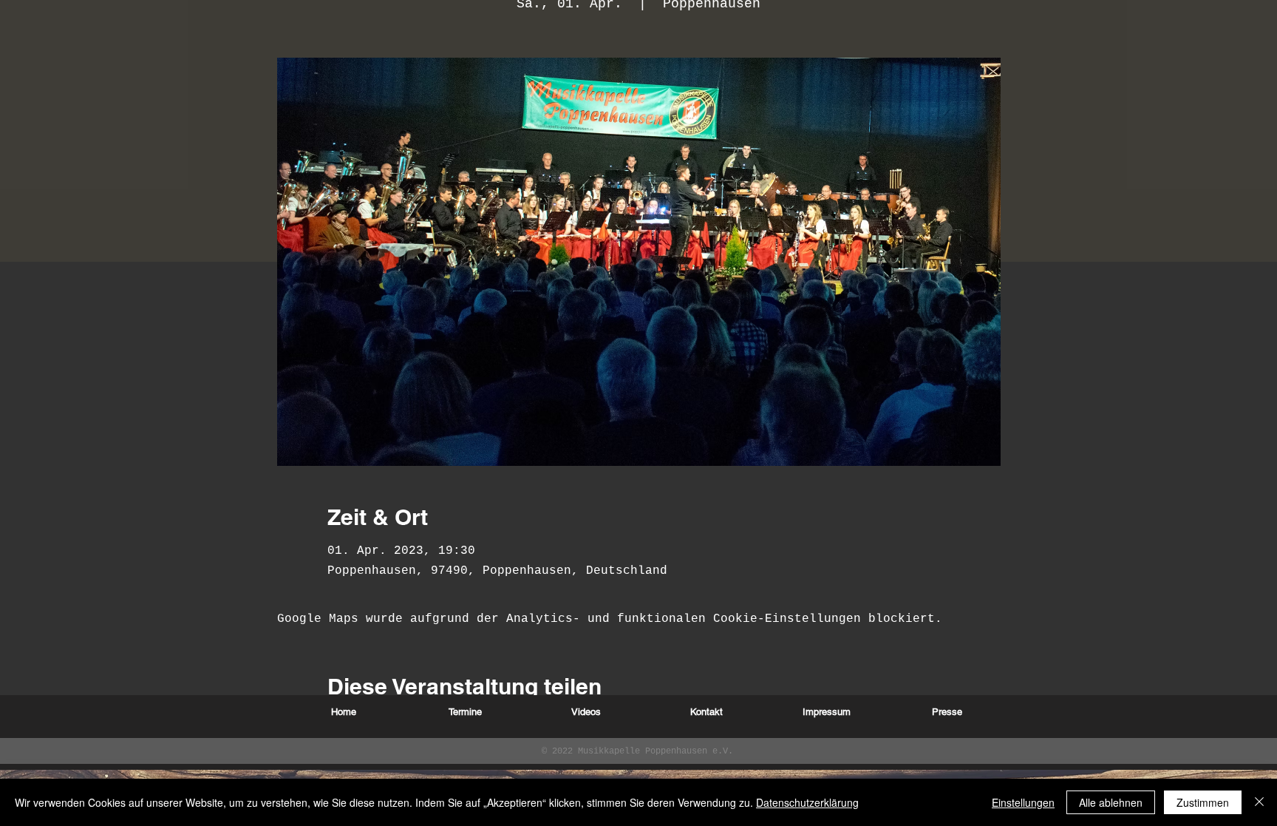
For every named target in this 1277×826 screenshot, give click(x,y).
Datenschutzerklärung (807, 802)
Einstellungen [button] (1023, 802)
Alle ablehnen (1111, 802)
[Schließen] (1259, 802)
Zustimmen (1202, 802)
